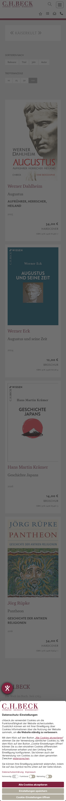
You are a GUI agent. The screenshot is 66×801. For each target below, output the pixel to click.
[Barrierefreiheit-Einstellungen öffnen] (7, 688)
